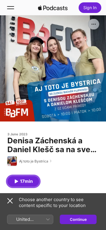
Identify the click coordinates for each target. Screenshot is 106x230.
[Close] (10, 200)
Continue (78, 219)
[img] (53, 8)
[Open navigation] (10, 7)
